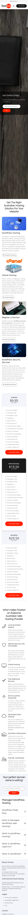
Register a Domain (11, 317)
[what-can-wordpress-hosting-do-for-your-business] (14, 223)
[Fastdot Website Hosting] (6, 6)
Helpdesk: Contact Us (8, 914)
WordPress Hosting (11, 233)
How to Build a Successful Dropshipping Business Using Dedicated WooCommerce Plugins (14, 867)
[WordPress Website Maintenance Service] (14, 350)
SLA (6, 905)
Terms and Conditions (11, 897)
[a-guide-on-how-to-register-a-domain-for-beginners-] (14, 308)
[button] (14, 6)
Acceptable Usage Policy (12, 900)
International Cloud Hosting (13, 879)
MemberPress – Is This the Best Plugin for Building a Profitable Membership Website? (13, 888)
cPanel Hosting (9, 275)
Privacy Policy (9, 903)
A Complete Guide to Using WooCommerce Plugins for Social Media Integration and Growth (13, 873)
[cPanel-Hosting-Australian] (14, 266)
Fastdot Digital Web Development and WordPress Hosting (12, 883)
